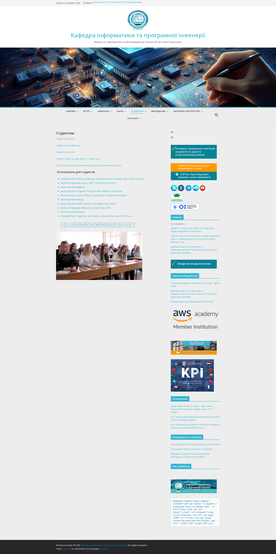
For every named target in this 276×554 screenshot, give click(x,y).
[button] (77, 111)
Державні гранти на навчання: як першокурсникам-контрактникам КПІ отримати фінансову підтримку (117, 4)
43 (77, 224)
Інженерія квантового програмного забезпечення (195, 444)
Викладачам (158, 111)
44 (82, 224)
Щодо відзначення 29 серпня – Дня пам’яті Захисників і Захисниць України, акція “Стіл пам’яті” (192, 409)
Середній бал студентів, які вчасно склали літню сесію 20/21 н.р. (96, 216)
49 (107, 224)
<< (63, 224)
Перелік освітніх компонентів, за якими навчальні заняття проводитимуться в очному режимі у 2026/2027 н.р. (195, 239)
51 (116, 224)
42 (72, 224)
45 (87, 224)
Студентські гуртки (65, 138)
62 (127, 224)
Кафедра (71, 111)
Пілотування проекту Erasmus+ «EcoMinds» (192, 449)
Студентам (137, 111)
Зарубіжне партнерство (186, 111)
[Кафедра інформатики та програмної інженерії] (138, 49)
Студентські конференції (68, 145)
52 (121, 224)
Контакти (133, 118)
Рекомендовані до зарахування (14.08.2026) (192, 301)
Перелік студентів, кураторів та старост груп (78, 158)
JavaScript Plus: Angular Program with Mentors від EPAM (91, 191)
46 (92, 224)
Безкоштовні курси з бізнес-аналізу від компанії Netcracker (93, 195)
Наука (120, 111)
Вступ (86, 111)
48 (102, 224)
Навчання (103, 111)
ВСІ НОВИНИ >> (179, 224)
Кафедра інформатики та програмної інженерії (138, 35)
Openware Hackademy (72, 187)
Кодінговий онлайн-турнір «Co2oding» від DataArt (88, 203)
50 (111, 224)
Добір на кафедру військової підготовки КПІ (85, 207)
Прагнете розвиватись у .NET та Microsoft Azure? (88, 183)
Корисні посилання (65, 152)
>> (132, 224)
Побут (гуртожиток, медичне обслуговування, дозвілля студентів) (88, 165)
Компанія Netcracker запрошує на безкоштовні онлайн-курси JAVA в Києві (102, 178)
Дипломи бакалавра (71, 199)
